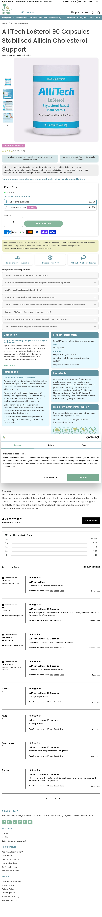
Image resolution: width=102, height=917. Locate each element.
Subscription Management (14, 841)
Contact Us (7, 855)
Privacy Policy (8, 885)
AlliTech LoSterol (19, 23)
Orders (5, 833)
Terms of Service (9, 900)
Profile (5, 837)
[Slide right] (8, 126)
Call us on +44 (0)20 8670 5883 (77, 1)
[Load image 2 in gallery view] (8, 94)
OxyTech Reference (11, 867)
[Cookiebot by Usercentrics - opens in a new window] (88, 438)
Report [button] (56, 591)
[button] (98, 12)
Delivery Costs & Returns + (17, 196)
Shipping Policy (8, 893)
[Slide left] (8, 73)
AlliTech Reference (10, 870)
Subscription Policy (10, 896)
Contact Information (11, 881)
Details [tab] (51, 445)
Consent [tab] (17, 445)
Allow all (83, 477)
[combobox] (41, 12)
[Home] (7, 9)
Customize (49, 477)
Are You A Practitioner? (12, 852)
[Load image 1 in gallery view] (8, 82)
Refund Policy (8, 889)
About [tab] (84, 445)
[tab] (91, 567)
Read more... (10, 365)
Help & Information (10, 859)
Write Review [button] (90, 520)
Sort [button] (4, 567)
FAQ (98, 1)
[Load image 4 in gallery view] (8, 118)
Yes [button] (51, 591)
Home (5, 23)
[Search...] (23, 12)
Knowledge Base (9, 863)
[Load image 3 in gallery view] (8, 106)
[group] (15, 519)
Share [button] (62, 591)
